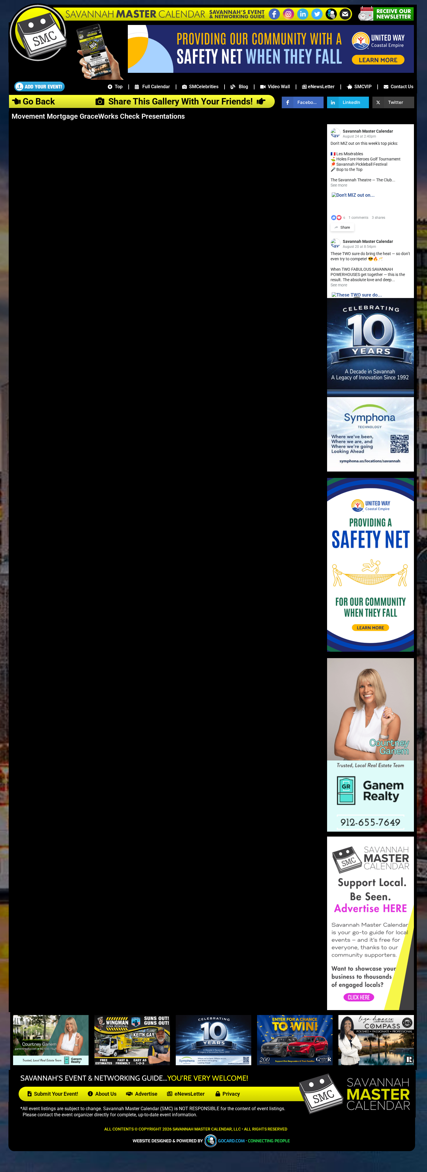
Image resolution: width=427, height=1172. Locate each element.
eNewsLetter (321, 86)
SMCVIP (362, 86)
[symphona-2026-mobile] (213, 1063)
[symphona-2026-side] (370, 470)
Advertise (145, 1094)
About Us (104, 1094)
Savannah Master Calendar (368, 131)
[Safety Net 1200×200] (271, 71)
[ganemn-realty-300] (370, 830)
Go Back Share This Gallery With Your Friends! (139, 101)
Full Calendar (154, 86)
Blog (241, 86)
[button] (331, 19)
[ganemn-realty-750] (51, 1063)
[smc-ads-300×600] (370, 1008)
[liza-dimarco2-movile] (376, 1063)
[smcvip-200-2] (96, 78)
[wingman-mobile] (132, 1063)
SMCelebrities (202, 86)
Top (117, 86)
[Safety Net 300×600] (370, 650)
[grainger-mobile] (295, 1063)
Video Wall (277, 86)
